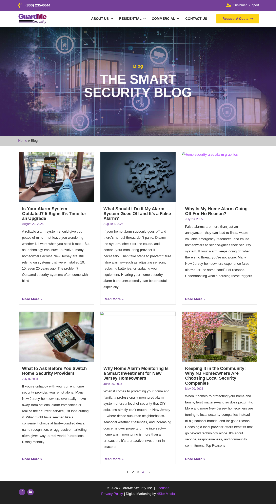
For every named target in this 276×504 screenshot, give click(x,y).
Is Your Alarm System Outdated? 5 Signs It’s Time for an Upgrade (54, 213)
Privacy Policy (112, 494)
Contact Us (196, 19)
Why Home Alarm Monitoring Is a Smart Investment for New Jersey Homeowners (136, 373)
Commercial (163, 19)
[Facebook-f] (22, 492)
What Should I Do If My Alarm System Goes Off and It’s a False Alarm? (137, 213)
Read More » (32, 299)
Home (22, 141)
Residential (130, 19)
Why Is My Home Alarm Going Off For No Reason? (216, 211)
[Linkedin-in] (30, 492)
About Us (100, 19)
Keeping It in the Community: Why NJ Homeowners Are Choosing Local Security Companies (215, 376)
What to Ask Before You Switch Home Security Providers (54, 371)
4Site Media (166, 494)
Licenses (162, 488)
